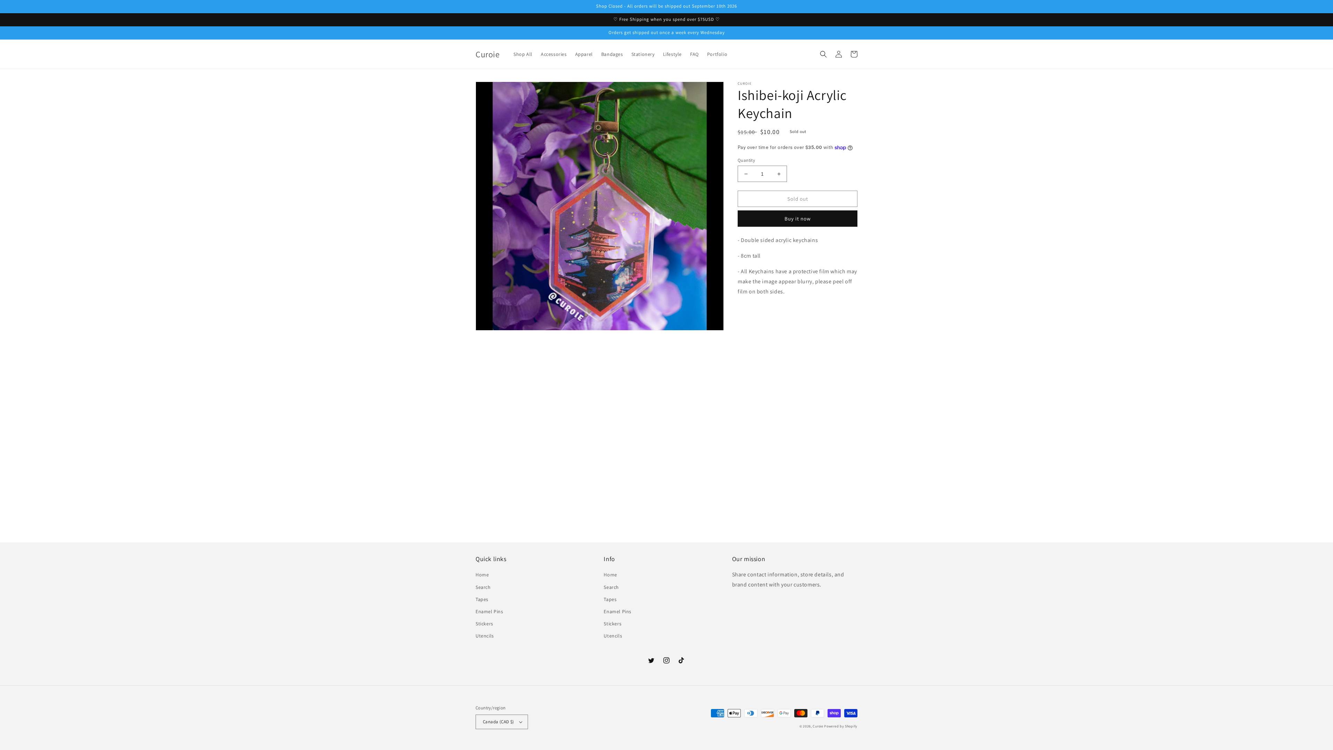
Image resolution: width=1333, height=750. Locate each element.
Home (482, 575)
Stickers (484, 623)
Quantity (746, 160)
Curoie (818, 726)
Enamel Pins (489, 611)
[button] (823, 54)
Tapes (482, 599)
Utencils (485, 636)
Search (483, 587)
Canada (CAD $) (498, 722)
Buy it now (798, 218)
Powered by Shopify (840, 726)
